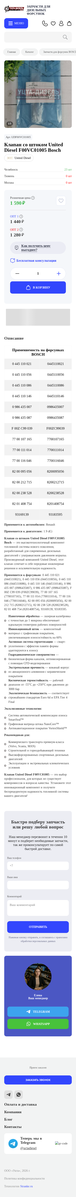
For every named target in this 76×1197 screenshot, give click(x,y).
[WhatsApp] (18, 1095)
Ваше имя (12, 877)
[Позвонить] (45, 23)
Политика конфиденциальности (24, 1178)
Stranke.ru (26, 1186)
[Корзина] (69, 23)
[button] (53, 23)
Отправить (38, 927)
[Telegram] (8, 1095)
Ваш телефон (14, 858)
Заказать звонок (38, 1080)
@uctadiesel (28, 1148)
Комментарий (14, 896)
